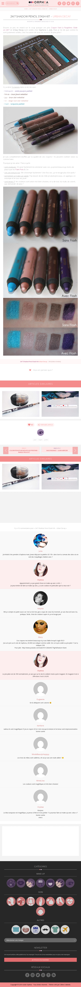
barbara (40, 725)
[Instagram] (64, 3)
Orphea (40, 580)
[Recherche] (17, 3)
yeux (35, 440)
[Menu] (3, 3)
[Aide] (77, 3)
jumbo (46, 440)
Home (26, 9)
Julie (40, 551)
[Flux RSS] (54, 975)
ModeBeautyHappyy (40, 754)
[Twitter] (68, 3)
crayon (40, 440)
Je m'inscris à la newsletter (40, 960)
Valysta (40, 608)
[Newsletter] (73, 3)
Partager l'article (46, 425)
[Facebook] (59, 3)
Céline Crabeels (65, 985)
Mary (40, 637)
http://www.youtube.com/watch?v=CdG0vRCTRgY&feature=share (44, 648)
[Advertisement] (40, 508)
